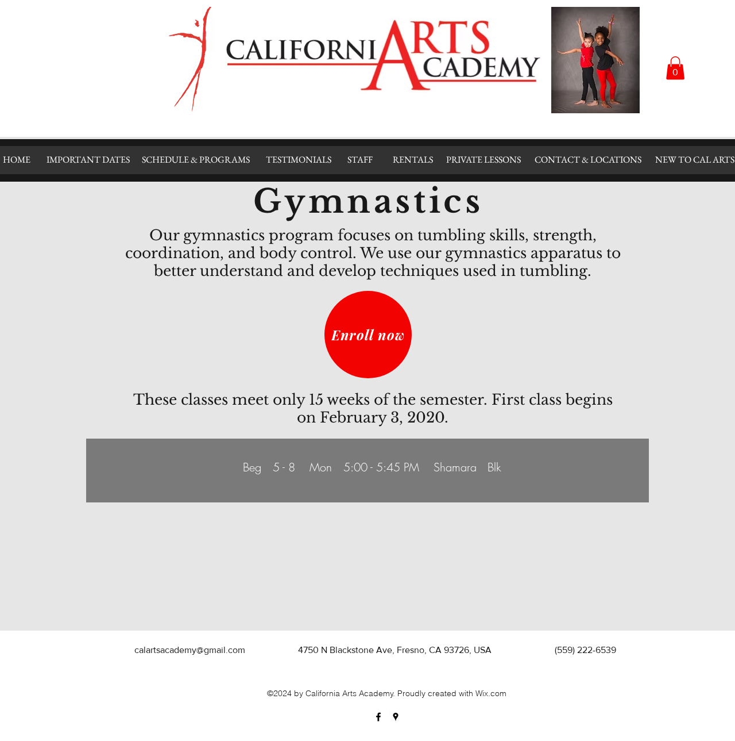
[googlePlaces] (395, 717)
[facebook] (378, 717)
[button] (675, 68)
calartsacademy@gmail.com (189, 650)
